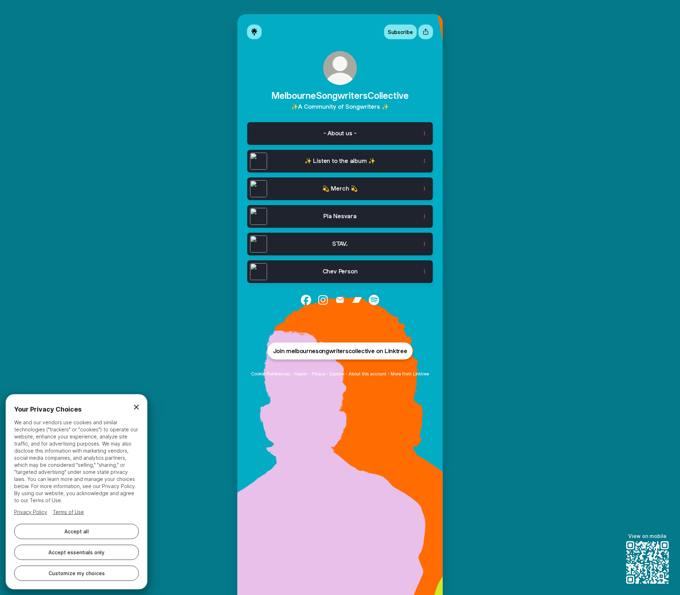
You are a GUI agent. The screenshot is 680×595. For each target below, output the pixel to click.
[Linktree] (254, 32)
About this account (367, 374)
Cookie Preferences (270, 374)
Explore (337, 374)
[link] (306, 299)
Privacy (318, 374)
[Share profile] (426, 32)
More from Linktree (410, 374)
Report (300, 374)
